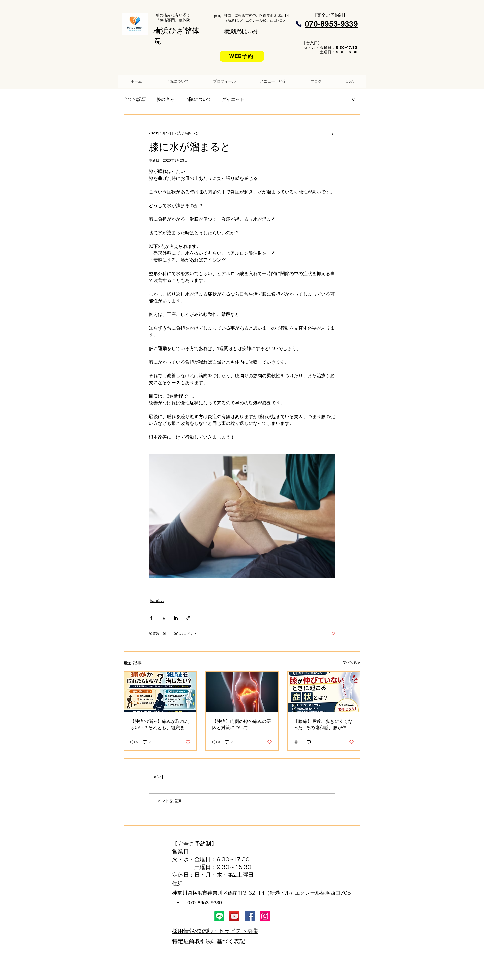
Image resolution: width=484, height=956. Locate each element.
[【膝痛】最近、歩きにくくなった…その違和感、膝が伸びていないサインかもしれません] (324, 692)
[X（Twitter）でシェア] (163, 618)
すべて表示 (351, 662)
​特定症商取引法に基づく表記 (208, 941)
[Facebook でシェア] (151, 618)
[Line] (219, 916)
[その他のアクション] (332, 133)
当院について (198, 99)
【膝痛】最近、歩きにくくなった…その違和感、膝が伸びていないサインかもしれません (323, 724)
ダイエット (233, 99)
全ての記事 (135, 99)
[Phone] (298, 24)
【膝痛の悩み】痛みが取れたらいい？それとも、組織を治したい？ (159, 724)
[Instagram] (265, 916)
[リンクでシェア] (188, 618)
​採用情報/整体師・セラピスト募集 (215, 930)
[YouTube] (234, 916)
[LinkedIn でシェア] (175, 618)
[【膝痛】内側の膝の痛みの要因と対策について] (242, 692)
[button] (354, 99)
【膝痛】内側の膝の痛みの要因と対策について (241, 724)
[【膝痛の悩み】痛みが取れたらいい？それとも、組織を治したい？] (160, 692)
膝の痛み (165, 99)
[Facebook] (250, 916)
